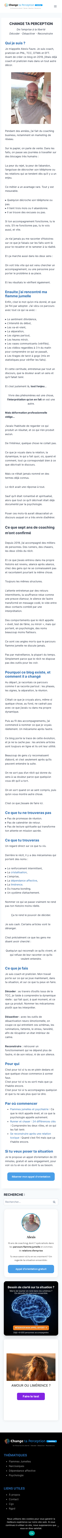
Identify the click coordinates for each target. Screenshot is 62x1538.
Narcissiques (16, 1466)
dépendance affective (24, 880)
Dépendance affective (22, 1470)
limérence (16, 884)
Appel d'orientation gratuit (31, 1268)
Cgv (11, 1503)
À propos (14, 1494)
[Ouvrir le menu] (55, 6)
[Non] (58, 1526)
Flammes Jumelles (20, 1461)
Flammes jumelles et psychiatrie (29, 1109)
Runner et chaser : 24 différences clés (33, 1121)
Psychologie (16, 1475)
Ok (31, 1533)
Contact (14, 1499)
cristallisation (19, 872)
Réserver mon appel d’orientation (31, 1176)
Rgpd (12, 1508)
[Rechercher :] (31, 1201)
